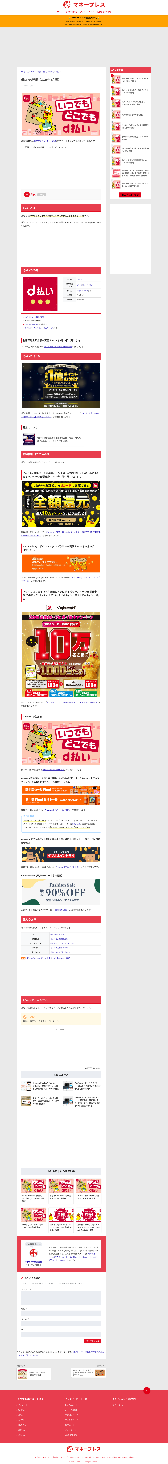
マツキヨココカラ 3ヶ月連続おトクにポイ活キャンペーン (72, 702)
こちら (75, 824)
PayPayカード (71, 1405)
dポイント (80, 279)
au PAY (21, 1420)
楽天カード (86, 1257)
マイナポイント (118, 1405)
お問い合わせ (90, 1457)
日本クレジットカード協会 (106, 1457)
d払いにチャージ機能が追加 (34, 317)
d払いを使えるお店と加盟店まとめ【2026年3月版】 (48, 958)
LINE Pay (22, 1425)
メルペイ (21, 1435)
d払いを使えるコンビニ (58, 934)
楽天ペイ (21, 1430)
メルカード (63, 1260)
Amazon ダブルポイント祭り (68, 867)
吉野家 (79, 291)
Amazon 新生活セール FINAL (57, 810)
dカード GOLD (88, 285)
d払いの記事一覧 (129, 195)
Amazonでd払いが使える (53, 770)
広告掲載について (58, 1457)
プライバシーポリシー (74, 1457)
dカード (79, 285)
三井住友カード (71, 1420)
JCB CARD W (71, 1435)
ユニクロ (85, 291)
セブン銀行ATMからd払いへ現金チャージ (39, 328)
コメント (26, 1290)
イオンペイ (22, 1405)
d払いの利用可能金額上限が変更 (58, 347)
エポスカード (74, 1257)
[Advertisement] (84, 47)
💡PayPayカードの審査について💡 (84, 21)
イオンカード (70, 1430)
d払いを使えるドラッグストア (61, 952)
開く (41, 195)
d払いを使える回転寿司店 (59, 948)
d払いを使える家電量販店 (59, 939)
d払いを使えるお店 (31, 324)
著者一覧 (46, 1457)
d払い (98, 1068)
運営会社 (38, 1457)
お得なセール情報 (104, 12)
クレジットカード (87, 12)
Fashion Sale (59, 910)
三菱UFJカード (71, 1415)
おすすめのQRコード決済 (45, 141)
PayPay (21, 1410)
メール (25, 1319)
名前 (24, 1309)
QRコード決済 (71, 12)
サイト (24, 1330)
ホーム (59, 12)
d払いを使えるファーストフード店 (62, 943)
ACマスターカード (60, 1257)
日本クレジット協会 (126, 1457)
